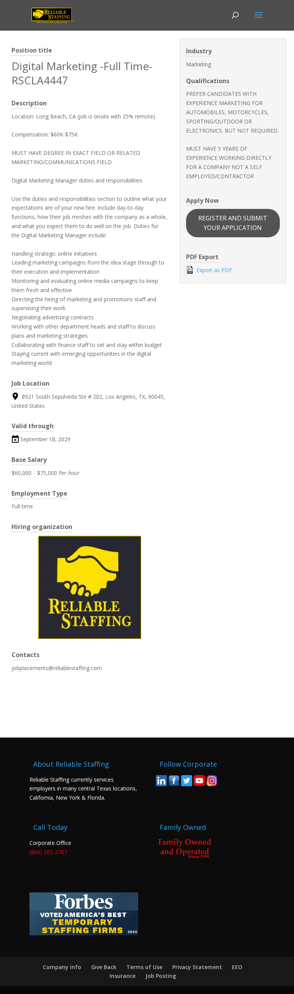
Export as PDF (213, 270)
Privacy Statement (197, 967)
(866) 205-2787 (48, 852)
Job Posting (160, 975)
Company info (62, 967)
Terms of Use (144, 967)
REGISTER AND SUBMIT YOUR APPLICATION (232, 223)
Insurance (122, 975)
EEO (237, 967)
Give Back (103, 967)
